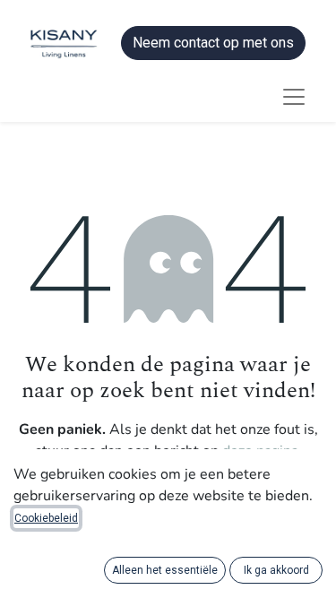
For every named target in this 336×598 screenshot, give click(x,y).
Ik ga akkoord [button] (276, 570)
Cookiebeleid (46, 518)
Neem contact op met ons (213, 42)
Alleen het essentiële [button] (165, 570)
